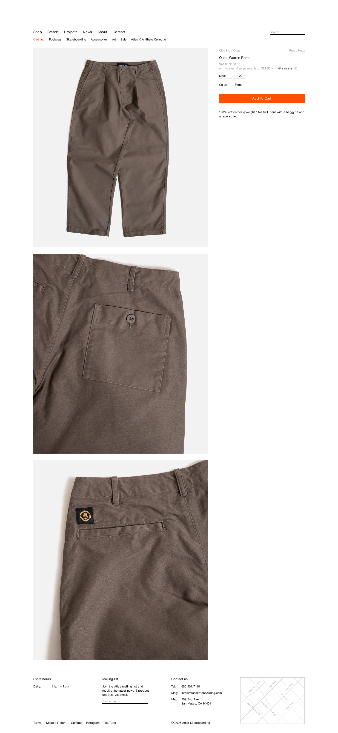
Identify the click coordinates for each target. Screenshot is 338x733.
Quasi (237, 50)
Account (302, 20)
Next (301, 50)
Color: (223, 84)
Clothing (224, 50)
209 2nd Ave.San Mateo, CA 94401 (196, 701)
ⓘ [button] (295, 68)
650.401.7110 (190, 686)
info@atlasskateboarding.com (201, 693)
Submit (303, 32)
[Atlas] (50, 19)
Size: (222, 75)
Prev (292, 50)
